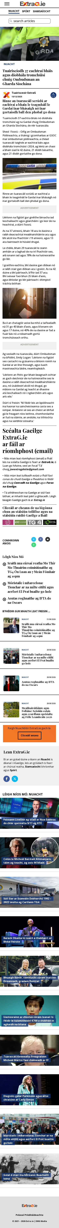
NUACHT (14, 11)
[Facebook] (40, 539)
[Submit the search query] (10, 21)
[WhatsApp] (33, 544)
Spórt (13, 770)
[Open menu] (7, 4)
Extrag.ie (39, 500)
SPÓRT (26, 11)
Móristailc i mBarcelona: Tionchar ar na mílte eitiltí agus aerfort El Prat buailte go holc (31, 587)
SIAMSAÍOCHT (42, 11)
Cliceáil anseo (29, 735)
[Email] (47, 539)
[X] (33, 539)
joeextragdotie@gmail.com (27, 469)
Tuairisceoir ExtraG (24, 93)
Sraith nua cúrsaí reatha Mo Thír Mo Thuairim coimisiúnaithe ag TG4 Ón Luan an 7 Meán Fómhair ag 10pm (31, 569)
